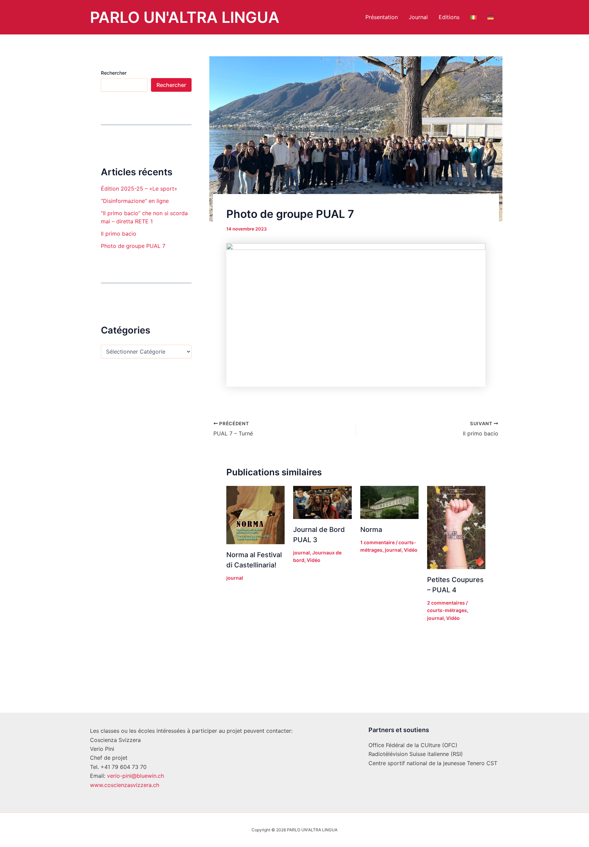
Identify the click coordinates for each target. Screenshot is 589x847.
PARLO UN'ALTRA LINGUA (185, 17)
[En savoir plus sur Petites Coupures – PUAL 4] (456, 527)
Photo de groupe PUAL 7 (133, 245)
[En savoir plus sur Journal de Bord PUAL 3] (322, 502)
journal (234, 578)
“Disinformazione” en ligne (135, 200)
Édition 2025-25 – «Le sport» (139, 188)
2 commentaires (446, 603)
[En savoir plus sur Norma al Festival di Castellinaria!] (255, 514)
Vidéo (313, 560)
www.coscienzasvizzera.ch (124, 785)
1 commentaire (377, 542)
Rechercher (113, 73)
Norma (371, 529)
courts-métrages (447, 610)
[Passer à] (473, 17)
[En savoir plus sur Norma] (389, 502)
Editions (449, 17)
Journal (418, 17)
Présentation (381, 17)
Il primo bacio (118, 233)
